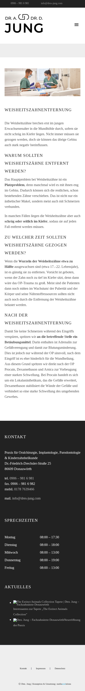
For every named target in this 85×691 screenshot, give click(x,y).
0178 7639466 (24, 489)
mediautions (64, 684)
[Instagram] (70, 4)
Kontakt (23, 668)
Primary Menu (76, 24)
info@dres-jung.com (51, 3)
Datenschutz (60, 668)
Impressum (41, 668)
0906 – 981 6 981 (20, 3)
